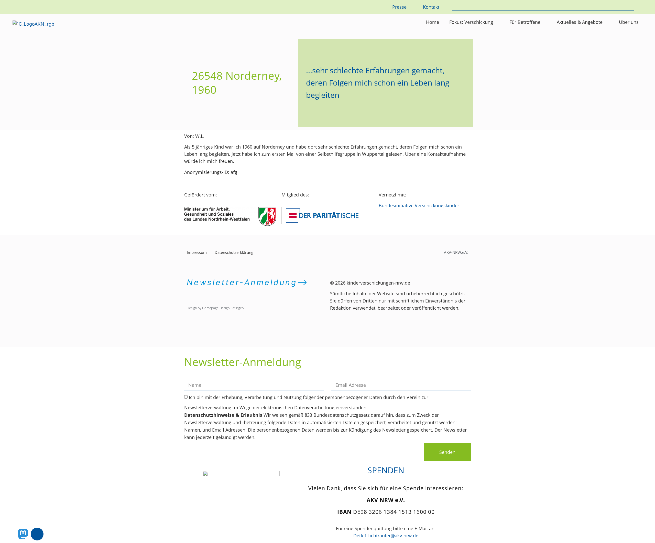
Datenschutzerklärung (234, 252)
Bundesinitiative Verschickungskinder (419, 205)
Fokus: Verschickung (471, 22)
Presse (399, 7)
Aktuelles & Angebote (580, 22)
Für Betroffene (524, 22)
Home (432, 22)
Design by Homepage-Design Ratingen (215, 308)
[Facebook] (37, 534)
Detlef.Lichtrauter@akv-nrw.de (385, 535)
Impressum (197, 252)
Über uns (629, 22)
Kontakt (431, 7)
